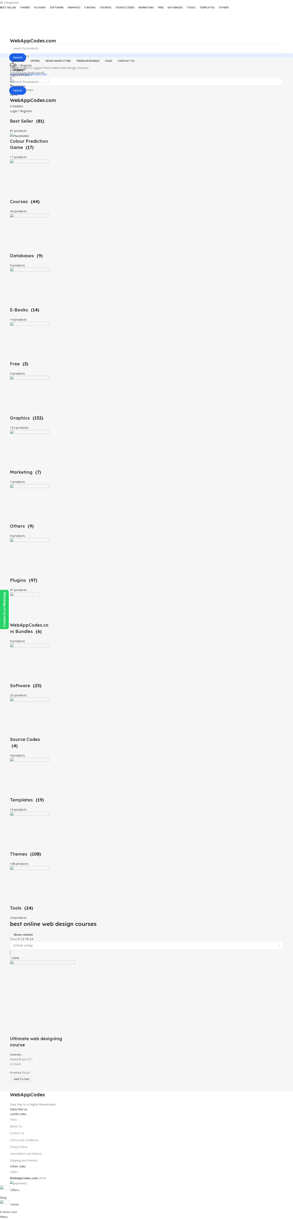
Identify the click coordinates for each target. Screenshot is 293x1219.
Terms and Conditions (24, 1140)
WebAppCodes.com (33, 41)
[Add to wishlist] (26, 1031)
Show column (23, 934)
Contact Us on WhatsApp (4, 609)
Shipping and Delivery (23, 1160)
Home (14, 68)
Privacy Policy (19, 1147)
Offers (14, 1172)
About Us (16, 1126)
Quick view (15, 1031)
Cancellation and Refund (25, 1153)
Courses (15, 1054)
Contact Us (17, 1133)
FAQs (13, 1119)
